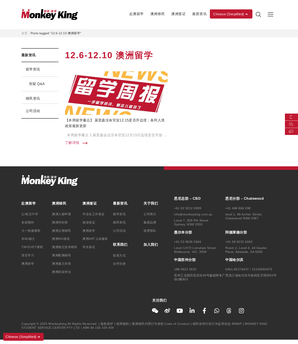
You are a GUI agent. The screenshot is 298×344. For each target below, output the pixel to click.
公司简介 (150, 214)
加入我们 (151, 244)
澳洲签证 (178, 14)
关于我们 (151, 203)
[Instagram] (241, 310)
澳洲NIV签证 (61, 238)
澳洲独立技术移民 (64, 247)
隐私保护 (107, 323)
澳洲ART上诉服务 (95, 238)
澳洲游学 (27, 263)
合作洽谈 (119, 263)
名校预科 (27, 222)
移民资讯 (33, 98)
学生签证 (88, 247)
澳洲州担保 (60, 222)
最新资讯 (199, 14)
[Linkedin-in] (192, 310)
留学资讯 (33, 69)
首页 (24, 33)
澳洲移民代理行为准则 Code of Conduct (161, 323)
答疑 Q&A (37, 84)
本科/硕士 (28, 238)
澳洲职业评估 (61, 272)
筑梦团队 (150, 230)
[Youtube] (180, 310)
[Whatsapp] (217, 310)
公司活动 (33, 111)
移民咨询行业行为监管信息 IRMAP (217, 323)
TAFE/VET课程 (32, 247)
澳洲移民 (157, 14)
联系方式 (119, 255)
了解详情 (72, 143)
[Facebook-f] (204, 310)
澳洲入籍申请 (61, 214)
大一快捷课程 (30, 230)
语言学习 (27, 255)
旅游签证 (88, 222)
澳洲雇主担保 (61, 263)
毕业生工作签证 (93, 214)
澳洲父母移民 (61, 230)
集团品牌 (150, 222)
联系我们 (120, 244)
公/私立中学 (29, 214)
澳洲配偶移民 (61, 255)
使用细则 (122, 323)
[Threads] (229, 310)
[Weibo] (167, 310)
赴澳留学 (136, 14)
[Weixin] (155, 310)
